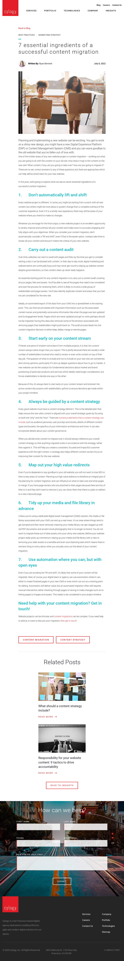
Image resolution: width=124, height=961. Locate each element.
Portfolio (50, 11)
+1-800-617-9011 (112, 950)
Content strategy (72, 640)
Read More (45, 716)
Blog (99, 5)
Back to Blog (24, 28)
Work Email (70, 838)
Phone (20, 838)
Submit (62, 881)
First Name (23, 822)
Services (31, 11)
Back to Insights (62, 785)
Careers (106, 5)
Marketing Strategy (50, 35)
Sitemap (106, 932)
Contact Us (117, 5)
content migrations (63, 616)
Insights (111, 11)
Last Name (70, 822)
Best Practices (26, 35)
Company (93, 11)
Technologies (72, 11)
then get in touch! (68, 620)
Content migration (36, 640)
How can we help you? (30, 854)
